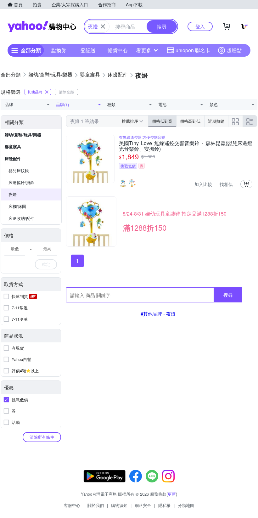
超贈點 (234, 50)
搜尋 (228, 294)
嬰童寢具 (13, 146)
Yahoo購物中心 (42, 26)
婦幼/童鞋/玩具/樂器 (23, 135)
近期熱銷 (216, 121)
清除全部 (66, 91)
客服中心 (72, 505)
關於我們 (95, 505)
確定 (46, 264)
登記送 (88, 50)
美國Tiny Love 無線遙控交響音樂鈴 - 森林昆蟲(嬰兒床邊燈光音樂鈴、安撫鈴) (185, 146)
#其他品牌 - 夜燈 (158, 313)
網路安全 (143, 505)
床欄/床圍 (17, 206)
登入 (200, 26)
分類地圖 (186, 505)
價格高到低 (190, 121)
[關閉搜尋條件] (103, 26)
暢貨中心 (118, 50)
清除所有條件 (42, 437)
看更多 (143, 50)
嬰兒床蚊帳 (18, 170)
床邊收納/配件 (21, 218)
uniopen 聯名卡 (193, 50)
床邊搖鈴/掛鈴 (21, 182)
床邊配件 (13, 158)
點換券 (58, 50)
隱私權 (164, 505)
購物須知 (119, 505)
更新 (172, 494)
